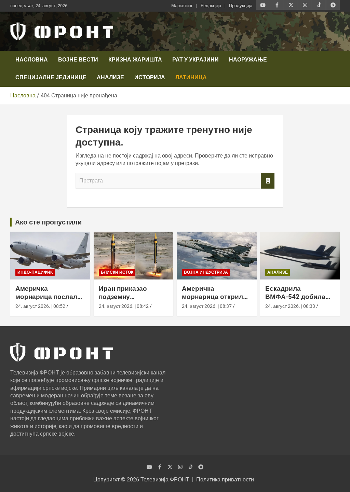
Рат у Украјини (195, 59)
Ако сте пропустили (48, 222)
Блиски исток (117, 272)
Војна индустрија (206, 272)
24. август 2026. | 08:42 (124, 306)
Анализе (110, 77)
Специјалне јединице (50, 77)
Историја (149, 77)
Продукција (240, 5)
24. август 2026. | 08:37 (207, 306)
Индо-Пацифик (35, 272)
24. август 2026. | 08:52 (40, 306)
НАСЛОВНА (31, 59)
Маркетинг (182, 5)
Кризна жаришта (135, 59)
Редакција (211, 5)
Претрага (267, 181)
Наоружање (248, 59)
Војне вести (78, 59)
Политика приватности (225, 479)
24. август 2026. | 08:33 (290, 306)
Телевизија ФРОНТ (164, 479)
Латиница (191, 77)
